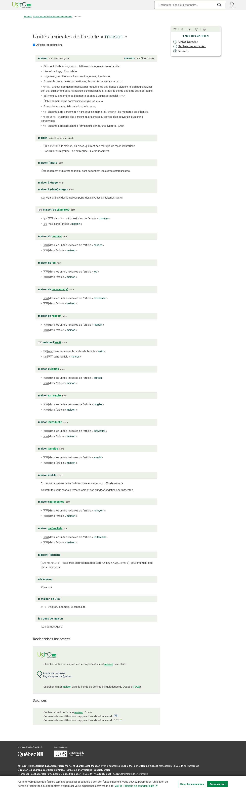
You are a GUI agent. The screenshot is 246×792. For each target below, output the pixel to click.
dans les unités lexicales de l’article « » (80, 218)
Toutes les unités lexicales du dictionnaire (52, 17)
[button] (232, 5)
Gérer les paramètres (192, 784)
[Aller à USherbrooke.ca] (69, 756)
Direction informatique (79, 770)
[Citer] (174, 29)
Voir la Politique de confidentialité (134, 785)
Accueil (27, 17)
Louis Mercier (130, 766)
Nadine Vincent (149, 766)
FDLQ (136, 686)
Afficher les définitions (49, 44)
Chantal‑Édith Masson (87, 766)
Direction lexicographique (32, 770)
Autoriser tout (217, 784)
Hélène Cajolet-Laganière (42, 766)
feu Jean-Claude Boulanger (65, 774)
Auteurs (22, 766)
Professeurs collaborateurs (33, 774)
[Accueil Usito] (18, 5)
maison (108, 664)
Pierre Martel (64, 766)
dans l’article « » (65, 223)
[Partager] (182, 29)
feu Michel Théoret (109, 774)
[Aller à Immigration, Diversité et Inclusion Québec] (30, 756)
